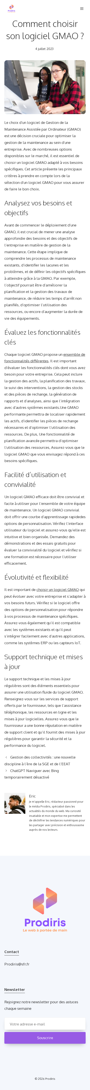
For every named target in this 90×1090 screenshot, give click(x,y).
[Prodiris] (11, 8)
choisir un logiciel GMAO (57, 589)
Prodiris (50, 1078)
